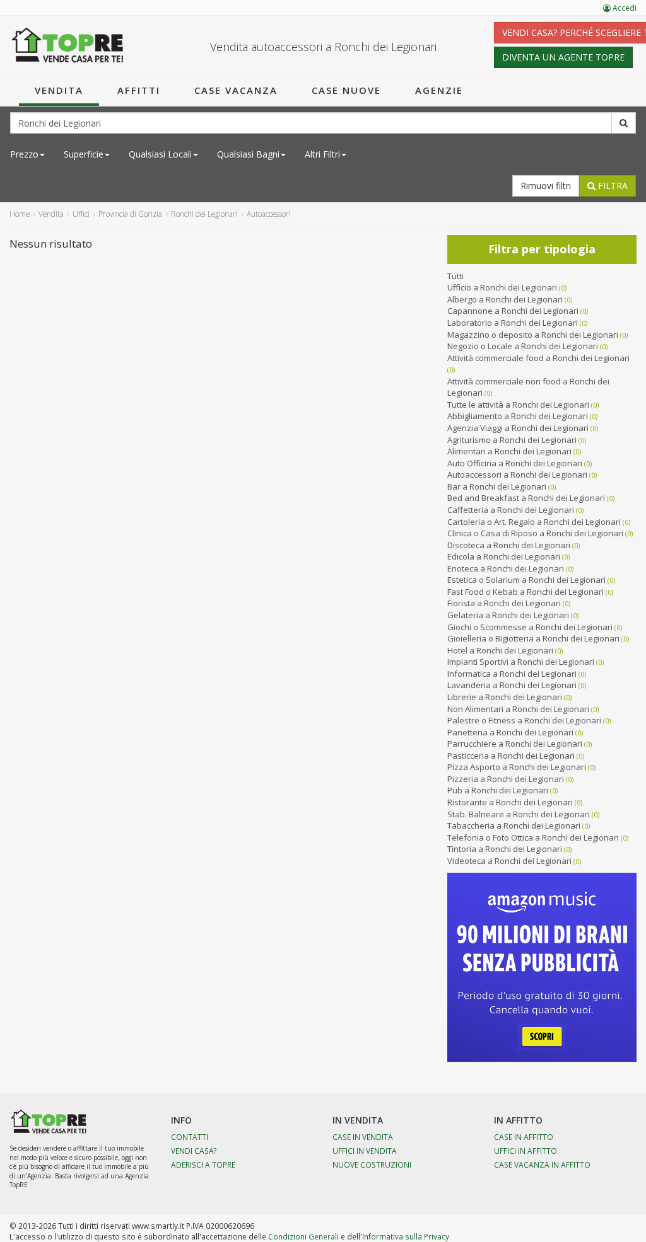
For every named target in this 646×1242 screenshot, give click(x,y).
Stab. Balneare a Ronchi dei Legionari (518, 814)
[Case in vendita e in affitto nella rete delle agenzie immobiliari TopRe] (67, 44)
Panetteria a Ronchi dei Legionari (510, 732)
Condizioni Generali (303, 1236)
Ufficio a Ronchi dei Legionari (502, 287)
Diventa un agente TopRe (563, 57)
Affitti (138, 90)
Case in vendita (362, 1137)
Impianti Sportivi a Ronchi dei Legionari (520, 661)
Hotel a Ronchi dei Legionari (500, 650)
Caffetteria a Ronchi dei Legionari (510, 509)
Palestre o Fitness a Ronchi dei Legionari (524, 720)
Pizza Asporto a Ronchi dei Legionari (516, 767)
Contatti (189, 1137)
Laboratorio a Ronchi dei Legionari (512, 322)
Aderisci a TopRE (203, 1164)
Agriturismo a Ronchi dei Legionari (512, 440)
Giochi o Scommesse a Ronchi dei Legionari (530, 627)
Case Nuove (346, 90)
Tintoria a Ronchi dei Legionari (504, 848)
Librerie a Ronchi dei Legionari (504, 697)
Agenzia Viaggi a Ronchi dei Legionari (518, 428)
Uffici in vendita (364, 1151)
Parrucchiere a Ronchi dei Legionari (514, 743)
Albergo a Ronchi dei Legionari (505, 299)
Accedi (624, 8)
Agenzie (439, 90)
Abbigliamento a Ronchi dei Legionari (517, 416)
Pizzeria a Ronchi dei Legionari (505, 779)
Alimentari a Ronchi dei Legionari (509, 451)
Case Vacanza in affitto (542, 1164)
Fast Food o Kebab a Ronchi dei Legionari (525, 591)
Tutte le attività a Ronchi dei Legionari (518, 404)
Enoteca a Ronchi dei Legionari (505, 568)
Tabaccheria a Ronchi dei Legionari (513, 825)
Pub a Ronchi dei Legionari (497, 790)
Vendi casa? (194, 1151)
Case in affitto (523, 1137)
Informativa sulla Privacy (405, 1236)
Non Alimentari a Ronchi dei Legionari (518, 709)
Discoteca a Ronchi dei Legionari (508, 545)
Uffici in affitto (525, 1151)
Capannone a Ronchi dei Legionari (512, 310)
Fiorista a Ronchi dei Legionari (504, 603)
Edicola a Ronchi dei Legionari (503, 556)
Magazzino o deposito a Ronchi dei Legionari (532, 334)
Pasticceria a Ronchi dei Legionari (511, 755)
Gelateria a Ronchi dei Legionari (508, 615)
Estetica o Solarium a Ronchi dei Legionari (526, 579)
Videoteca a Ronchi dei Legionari (509, 860)
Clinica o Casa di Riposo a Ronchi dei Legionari (535, 533)
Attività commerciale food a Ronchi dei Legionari (538, 358)
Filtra (612, 186)
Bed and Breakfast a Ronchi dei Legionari (526, 497)
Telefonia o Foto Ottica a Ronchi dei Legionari (533, 837)
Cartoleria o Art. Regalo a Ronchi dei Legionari (534, 521)
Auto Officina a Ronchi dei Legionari (514, 463)
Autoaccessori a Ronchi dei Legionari (517, 474)
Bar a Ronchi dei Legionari (496, 486)
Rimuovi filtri (545, 186)
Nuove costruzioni (371, 1164)
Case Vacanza (236, 90)
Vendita (59, 90)
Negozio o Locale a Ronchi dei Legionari (522, 346)
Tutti (455, 276)
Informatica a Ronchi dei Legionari (512, 673)
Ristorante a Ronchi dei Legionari (510, 802)
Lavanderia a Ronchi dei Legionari (512, 685)
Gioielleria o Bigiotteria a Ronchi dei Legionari (533, 638)
